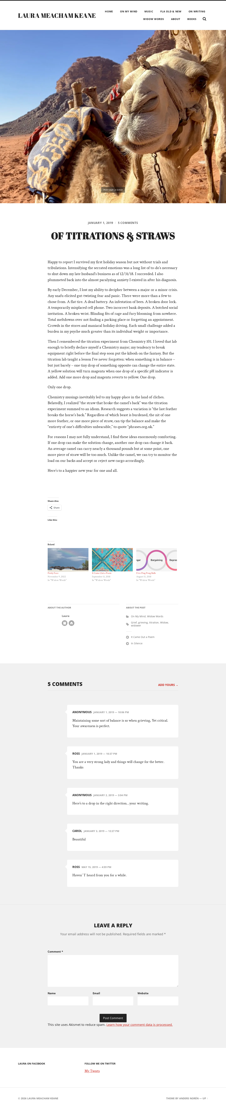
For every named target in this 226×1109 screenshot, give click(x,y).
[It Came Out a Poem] (112, 559)
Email (96, 993)
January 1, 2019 (100, 223)
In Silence (136, 643)
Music (148, 11)
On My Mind (128, 11)
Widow (164, 622)
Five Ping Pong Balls (146, 573)
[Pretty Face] (68, 559)
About (175, 19)
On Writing (197, 11)
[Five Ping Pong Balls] (156, 559)
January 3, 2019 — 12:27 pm (101, 831)
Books (192, 19)
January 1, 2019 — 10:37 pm (99, 753)
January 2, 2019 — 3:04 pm (110, 795)
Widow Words (153, 19)
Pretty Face (53, 573)
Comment (55, 951)
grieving (143, 622)
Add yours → (168, 685)
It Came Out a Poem (101, 573)
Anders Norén (189, 1098)
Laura (65, 616)
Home (109, 11)
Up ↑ (205, 1098)
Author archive (64, 623)
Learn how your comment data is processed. (139, 1024)
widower (136, 625)
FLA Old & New (171, 11)
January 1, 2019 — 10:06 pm (111, 712)
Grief (134, 622)
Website (143, 993)
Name (52, 993)
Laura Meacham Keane (57, 15)
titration (154, 622)
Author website (71, 623)
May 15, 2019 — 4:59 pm (96, 867)
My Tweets (92, 1071)
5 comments (128, 223)
